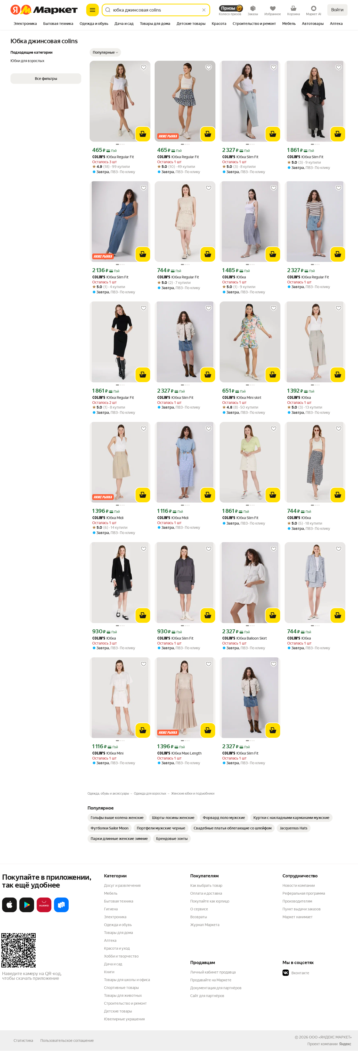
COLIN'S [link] (98, 157)
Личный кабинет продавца (213, 972)
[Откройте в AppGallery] (44, 911)
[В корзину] (143, 134)
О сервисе (199, 909)
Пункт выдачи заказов (302, 909)
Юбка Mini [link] (107, 753)
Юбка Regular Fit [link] (113, 157)
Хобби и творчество (121, 956)
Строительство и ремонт (125, 1003)
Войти (337, 9)
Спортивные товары (121, 988)
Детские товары (118, 1011)
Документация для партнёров (216, 988)
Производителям (297, 901)
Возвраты (198, 917)
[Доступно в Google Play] (26, 911)
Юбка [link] (234, 277)
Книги (109, 972)
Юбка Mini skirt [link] (241, 397)
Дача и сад (113, 964)
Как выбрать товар (206, 885)
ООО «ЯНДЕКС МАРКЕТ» (330, 1037)
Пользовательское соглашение (67, 1040)
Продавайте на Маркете (210, 980)
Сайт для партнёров (207, 996)
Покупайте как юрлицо (209, 901)
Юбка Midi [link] (107, 518)
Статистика (23, 1040)
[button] (45, 78)
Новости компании (299, 885)
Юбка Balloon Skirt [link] (244, 638)
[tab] (25, 24)
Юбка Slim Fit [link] (240, 157)
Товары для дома (118, 933)
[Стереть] (204, 9)
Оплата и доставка (206, 893)
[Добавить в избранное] (143, 67)
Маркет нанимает (298, 917)
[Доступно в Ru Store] (61, 911)
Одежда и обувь (118, 925)
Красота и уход (117, 948)
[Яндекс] (345, 1044)
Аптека (110, 940)
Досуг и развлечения (122, 885)
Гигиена (111, 909)
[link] (117, 817)
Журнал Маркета (204, 925)
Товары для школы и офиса (127, 980)
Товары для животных (123, 995)
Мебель (110, 893)
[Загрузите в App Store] (9, 911)
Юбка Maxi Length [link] (179, 753)
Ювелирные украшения (124, 1019)
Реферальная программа (304, 893)
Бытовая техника (118, 901)
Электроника (115, 917)
